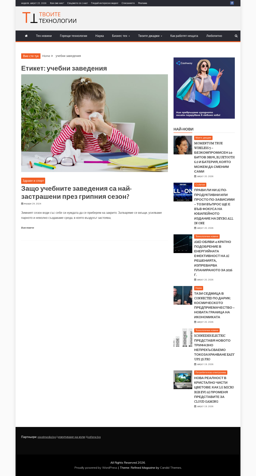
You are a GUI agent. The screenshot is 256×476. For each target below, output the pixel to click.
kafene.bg (94, 437)
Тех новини (44, 36)
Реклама (142, 3)
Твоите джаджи (148, 36)
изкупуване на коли (71, 437)
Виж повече (27, 227)
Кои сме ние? (57, 3)
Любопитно (214, 36)
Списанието (128, 3)
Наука (99, 36)
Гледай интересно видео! (104, 3)
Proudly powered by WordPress (96, 467)
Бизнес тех (119, 36)
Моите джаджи (203, 137)
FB (232, 3)
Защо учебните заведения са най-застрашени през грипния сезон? (76, 193)
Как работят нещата (184, 36)
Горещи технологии (73, 36)
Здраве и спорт (33, 181)
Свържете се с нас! (77, 3)
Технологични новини (206, 236)
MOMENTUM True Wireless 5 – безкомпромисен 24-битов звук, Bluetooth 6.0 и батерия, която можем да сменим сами (214, 157)
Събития (200, 184)
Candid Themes (170, 467)
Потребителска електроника (210, 372)
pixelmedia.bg (47, 437)
